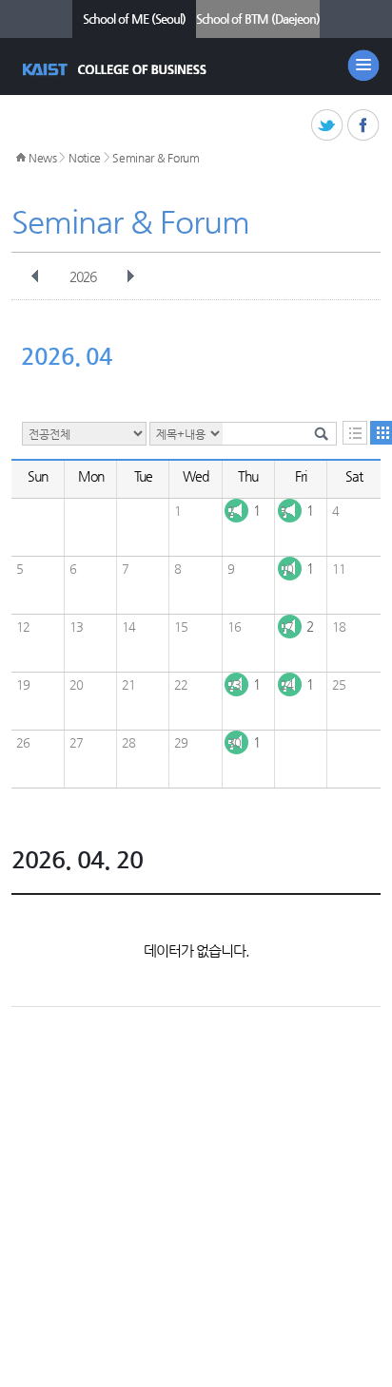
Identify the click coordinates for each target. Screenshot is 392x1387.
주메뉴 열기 (363, 66)
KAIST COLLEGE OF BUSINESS (116, 69)
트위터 (327, 125)
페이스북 (364, 125)
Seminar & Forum (156, 157)
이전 (35, 276)
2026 (82, 276)
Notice (85, 157)
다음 (130, 276)
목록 (355, 433)
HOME (21, 157)
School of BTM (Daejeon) (258, 18)
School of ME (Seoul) (134, 18)
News (43, 157)
